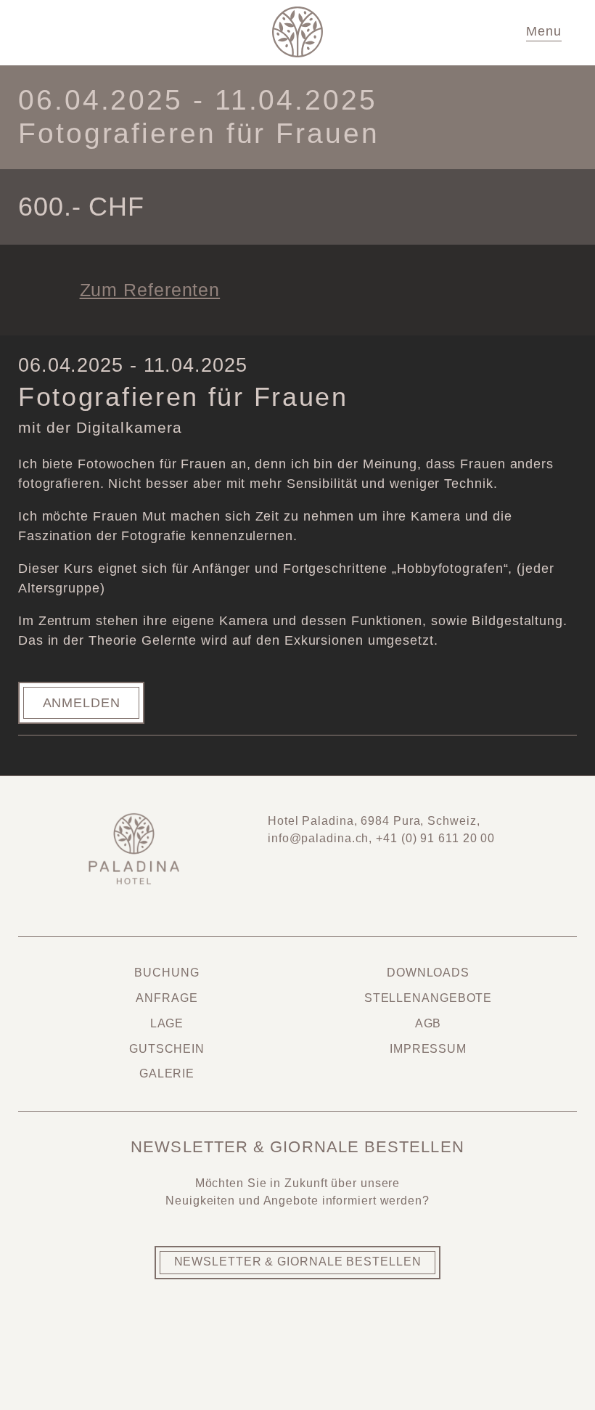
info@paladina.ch (318, 838)
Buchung (166, 972)
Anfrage (166, 998)
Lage (167, 1023)
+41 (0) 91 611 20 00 (435, 838)
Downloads (428, 972)
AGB (428, 1023)
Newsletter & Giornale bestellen (298, 1261)
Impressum (428, 1049)
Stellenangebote (428, 998)
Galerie (166, 1073)
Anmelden (81, 703)
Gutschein (167, 1049)
